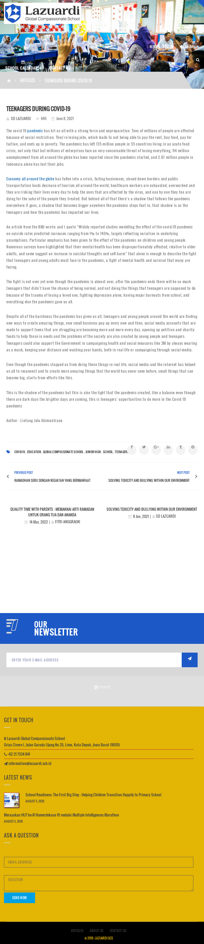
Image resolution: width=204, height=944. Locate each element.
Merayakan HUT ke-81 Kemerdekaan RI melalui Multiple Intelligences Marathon (61, 815)
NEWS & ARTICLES (162, 46)
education (34, 452)
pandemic (35, 130)
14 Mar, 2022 (39, 522)
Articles (27, 80)
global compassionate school (63, 452)
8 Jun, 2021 (141, 516)
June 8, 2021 (65, 118)
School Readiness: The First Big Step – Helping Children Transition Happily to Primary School (93, 794)
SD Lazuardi (21, 118)
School (108, 452)
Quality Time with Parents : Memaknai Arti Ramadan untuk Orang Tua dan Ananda (52, 511)
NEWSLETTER (56, 632)
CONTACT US (60, 68)
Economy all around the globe (30, 178)
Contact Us (118, 930)
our (40, 624)
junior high (93, 452)
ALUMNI (190, 46)
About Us (97, 930)
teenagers (122, 452)
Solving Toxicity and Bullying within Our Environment (152, 509)
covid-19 (19, 452)
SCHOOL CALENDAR (22, 68)
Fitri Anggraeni (67, 521)
